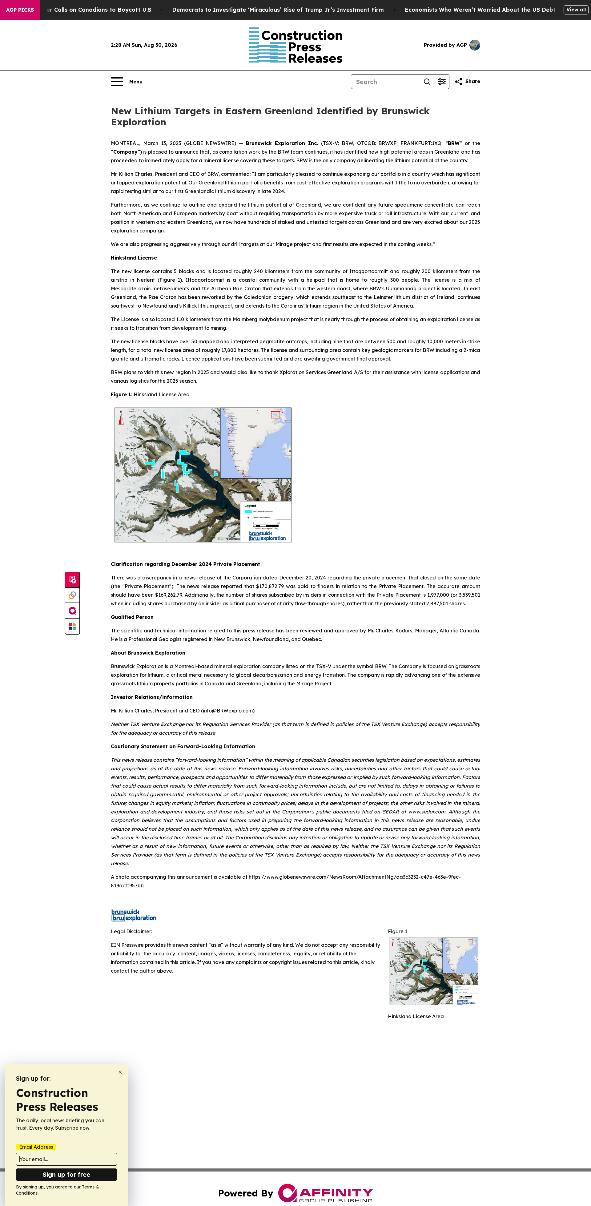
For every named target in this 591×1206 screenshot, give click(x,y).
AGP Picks (20, 10)
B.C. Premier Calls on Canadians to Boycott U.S (84, 9)
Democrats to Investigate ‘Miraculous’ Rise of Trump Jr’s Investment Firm (278, 9)
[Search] (427, 82)
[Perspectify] (72, 595)
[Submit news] (72, 580)
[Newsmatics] (72, 626)
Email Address (36, 1147)
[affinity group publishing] (72, 611)
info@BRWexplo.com (228, 711)
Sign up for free (66, 1174)
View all (576, 9)
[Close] (120, 1072)
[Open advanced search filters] (441, 82)
